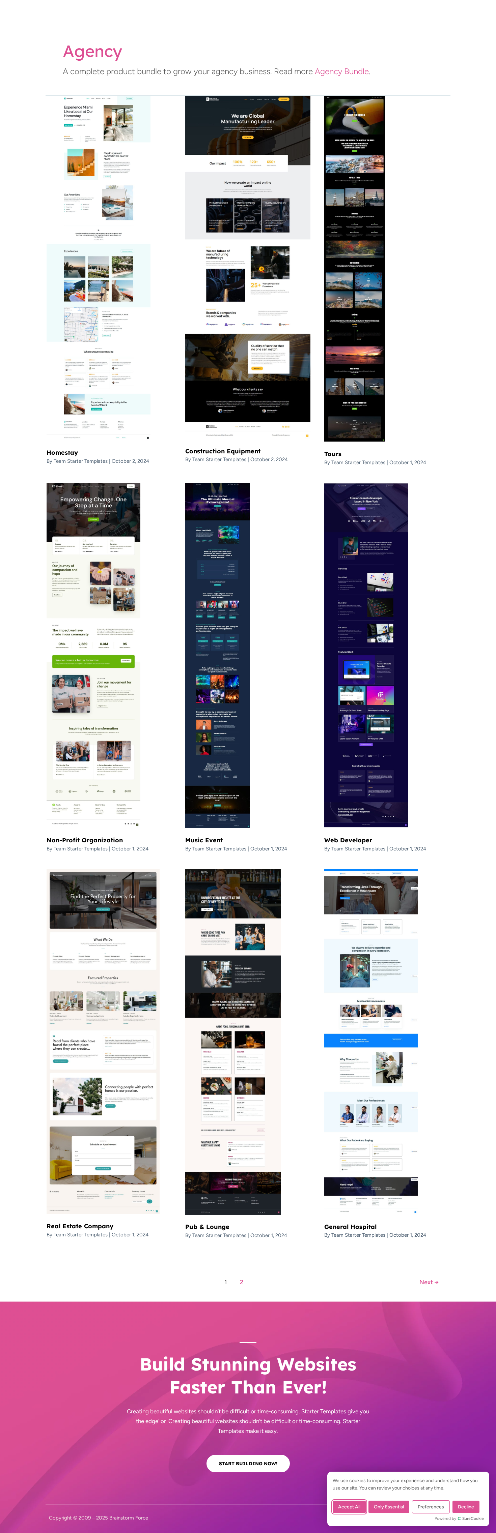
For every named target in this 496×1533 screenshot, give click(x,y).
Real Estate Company (80, 1226)
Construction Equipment (222, 451)
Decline (466, 1507)
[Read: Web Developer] (366, 655)
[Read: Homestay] (98, 267)
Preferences (431, 1507)
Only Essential (389, 1507)
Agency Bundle (342, 71)
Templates (176, 17)
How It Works (216, 17)
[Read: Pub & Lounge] (233, 1041)
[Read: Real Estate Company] (103, 1041)
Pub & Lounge (207, 1227)
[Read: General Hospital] (371, 1041)
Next (429, 1282)
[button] (419, 17)
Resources (313, 17)
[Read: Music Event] (217, 655)
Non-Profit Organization (85, 840)
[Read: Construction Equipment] (247, 266)
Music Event (204, 840)
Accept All (349, 1507)
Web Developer (348, 840)
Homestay (62, 452)
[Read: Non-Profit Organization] (93, 655)
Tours (332, 454)
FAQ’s (282, 17)
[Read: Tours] (354, 268)
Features (254, 17)
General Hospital (350, 1227)
